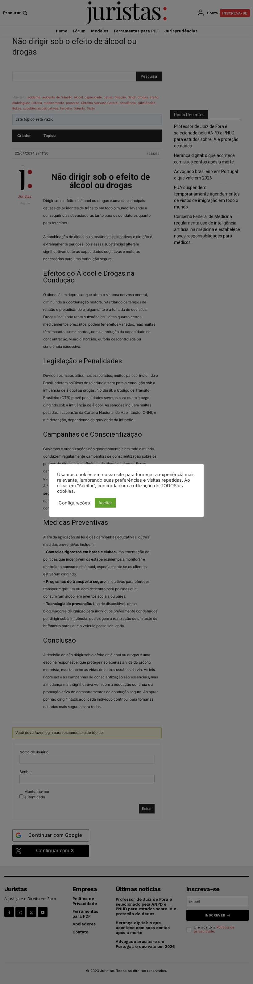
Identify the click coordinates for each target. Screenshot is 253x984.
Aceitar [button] (105, 502)
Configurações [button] (74, 503)
